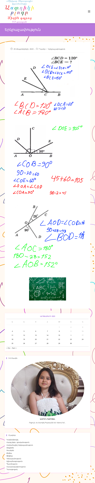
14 (47, 335)
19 (24, 339)
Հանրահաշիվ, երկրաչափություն (19, 445)
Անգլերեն (10, 448)
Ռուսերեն (10, 450)
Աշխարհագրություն (14, 461)
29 (59, 343)
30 (71, 343)
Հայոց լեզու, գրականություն (17, 442)
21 (47, 339)
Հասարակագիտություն (16, 467)
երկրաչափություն (56, 49)
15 (59, 335)
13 (36, 335)
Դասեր (42, 49)
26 (24, 343)
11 (12, 335)
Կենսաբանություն (13, 459)
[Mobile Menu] (82, 11)
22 (59, 339)
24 (82, 339)
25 (12, 343)
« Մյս (8, 348)
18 (12, 339)
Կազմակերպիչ (12, 440)
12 (24, 335)
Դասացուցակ (11, 469)
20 (36, 339)
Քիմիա (9, 453)
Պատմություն (11, 464)
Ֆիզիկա (9, 456)
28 (47, 343)
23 (71, 339)
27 (36, 343)
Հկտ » (14, 348)
